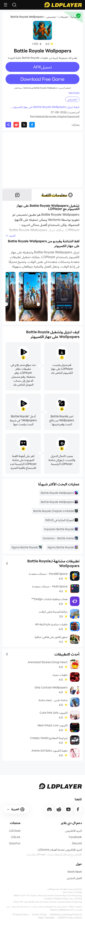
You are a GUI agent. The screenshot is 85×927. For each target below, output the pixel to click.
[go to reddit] (59, 809)
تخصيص (51, 17)
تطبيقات (63, 17)
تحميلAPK (42, 66)
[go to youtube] (68, 809)
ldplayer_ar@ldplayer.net (61, 909)
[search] (14, 4)
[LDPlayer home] (63, 4)
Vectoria (73, 93)
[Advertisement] (42, 159)
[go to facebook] (78, 809)
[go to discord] (49, 809)
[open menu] (5, 4)
